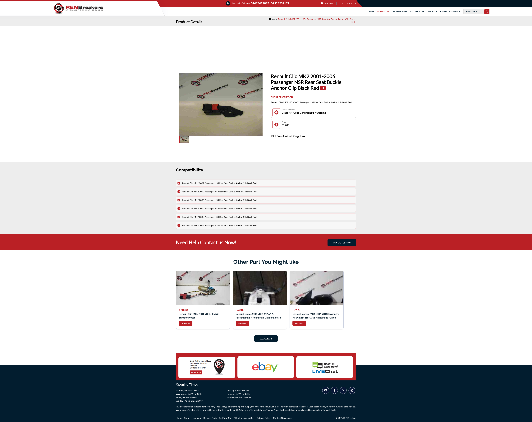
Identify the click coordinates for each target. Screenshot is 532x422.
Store (186, 418)
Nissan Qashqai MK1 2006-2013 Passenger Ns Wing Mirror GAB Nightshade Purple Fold (315, 315)
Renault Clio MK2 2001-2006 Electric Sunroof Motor (199, 315)
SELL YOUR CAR (417, 12)
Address (329, 3)
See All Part (266, 338)
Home (272, 19)
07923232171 (280, 3)
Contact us (350, 3)
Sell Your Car (225, 418)
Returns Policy (264, 418)
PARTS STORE (383, 12)
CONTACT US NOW (342, 242)
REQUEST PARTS (400, 12)
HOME (371, 12)
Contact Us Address (282, 418)
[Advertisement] (266, 47)
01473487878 (260, 3)
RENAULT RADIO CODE (450, 12)
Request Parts (210, 418)
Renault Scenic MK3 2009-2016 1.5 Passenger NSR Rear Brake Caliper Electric (258, 315)
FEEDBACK (432, 12)
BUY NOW (186, 323)
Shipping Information (244, 418)
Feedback (196, 418)
